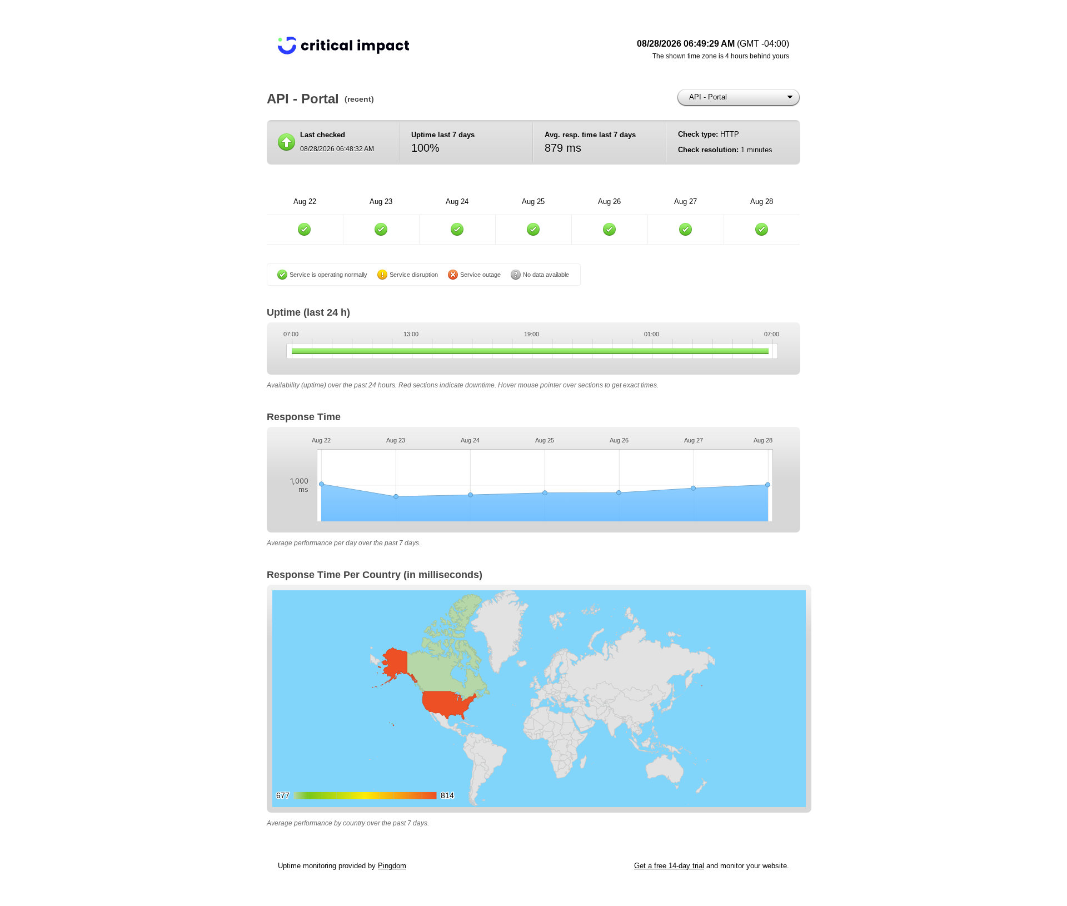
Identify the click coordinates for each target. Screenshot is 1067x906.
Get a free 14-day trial (669, 866)
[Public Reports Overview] (417, 50)
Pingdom (392, 866)
